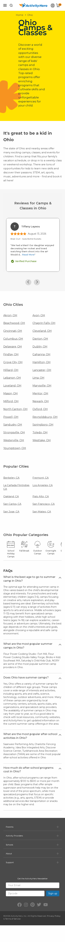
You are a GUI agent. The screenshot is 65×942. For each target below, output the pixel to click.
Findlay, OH (10, 354)
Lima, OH (38, 377)
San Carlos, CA (12, 503)
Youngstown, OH (14, 448)
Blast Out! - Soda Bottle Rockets (25, 239)
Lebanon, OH (12, 377)
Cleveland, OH (42, 330)
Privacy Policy (53, 916)
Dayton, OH (40, 338)
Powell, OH (10, 417)
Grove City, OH (12, 362)
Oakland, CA (11, 496)
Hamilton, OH (41, 362)
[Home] (33, 5)
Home (19, 15)
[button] (28, 282)
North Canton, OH (15, 409)
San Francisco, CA (43, 503)
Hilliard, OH (10, 370)
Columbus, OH (13, 338)
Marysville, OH (41, 385)
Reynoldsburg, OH (45, 417)
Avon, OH (38, 315)
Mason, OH (10, 393)
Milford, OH (10, 401)
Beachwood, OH (14, 323)
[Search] (11, 5)
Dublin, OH (39, 346)
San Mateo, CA (41, 511)
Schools (9, 844)
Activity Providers (14, 835)
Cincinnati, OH (12, 330)
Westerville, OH (13, 440)
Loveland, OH (12, 385)
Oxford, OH (40, 409)
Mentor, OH (40, 393)
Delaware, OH (12, 346)
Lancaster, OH (41, 370)
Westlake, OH (41, 440)
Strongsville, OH (14, 432)
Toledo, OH (40, 432)
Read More (28, 254)
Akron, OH (10, 315)
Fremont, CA (40, 477)
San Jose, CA (11, 511)
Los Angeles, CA (42, 485)
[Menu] (5, 5)
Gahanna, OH (41, 354)
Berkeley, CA (11, 477)
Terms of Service (12, 918)
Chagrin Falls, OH (43, 323)
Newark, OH (40, 401)
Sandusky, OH (12, 424)
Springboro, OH (42, 424)
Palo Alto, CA (40, 496)
